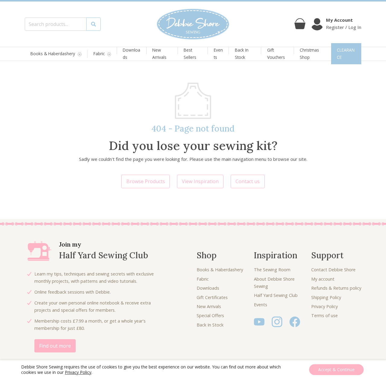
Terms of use (324, 315)
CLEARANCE (346, 53)
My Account (339, 20)
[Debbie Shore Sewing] (193, 24)
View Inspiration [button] (200, 181)
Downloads (131, 53)
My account (322, 279)
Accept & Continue (336, 369)
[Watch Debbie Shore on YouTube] (259, 321)
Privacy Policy (324, 306)
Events (218, 53)
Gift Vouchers (276, 53)
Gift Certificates (212, 297)
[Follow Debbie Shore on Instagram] (277, 321)
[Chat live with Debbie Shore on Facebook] (295, 321)
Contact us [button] (248, 181)
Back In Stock (241, 53)
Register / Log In (343, 27)
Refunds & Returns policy (336, 288)
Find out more (55, 345)
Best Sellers (190, 53)
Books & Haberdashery (52, 54)
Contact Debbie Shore (333, 269)
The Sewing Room (272, 269)
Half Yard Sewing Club (276, 295)
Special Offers (210, 315)
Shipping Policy (326, 297)
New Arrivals (159, 53)
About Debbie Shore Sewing (274, 282)
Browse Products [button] (145, 181)
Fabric (99, 54)
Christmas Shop (309, 53)
